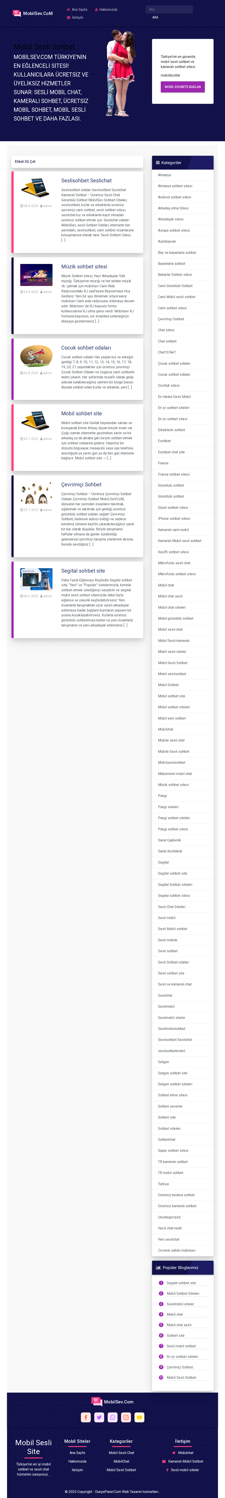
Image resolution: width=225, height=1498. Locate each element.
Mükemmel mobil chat (175, 774)
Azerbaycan (167, 241)
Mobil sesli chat (170, 629)
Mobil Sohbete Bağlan (183, 87)
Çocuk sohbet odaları (174, 363)
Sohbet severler (170, 1106)
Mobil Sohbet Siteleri (183, 1293)
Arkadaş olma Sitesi (173, 208)
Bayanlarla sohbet (171, 264)
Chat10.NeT (167, 352)
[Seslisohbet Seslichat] (36, 189)
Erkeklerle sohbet (171, 430)
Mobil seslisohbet (172, 674)
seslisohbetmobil (171, 1051)
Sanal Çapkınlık (169, 840)
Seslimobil (166, 1006)
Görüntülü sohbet (171, 496)
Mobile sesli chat (171, 740)
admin (47, 206)
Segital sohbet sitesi (174, 896)
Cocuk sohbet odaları (174, 374)
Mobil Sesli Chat (121, 1453)
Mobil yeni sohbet (172, 718)
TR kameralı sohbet (173, 1162)
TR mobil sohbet (170, 1173)
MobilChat (121, 1461)
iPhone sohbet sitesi (174, 518)
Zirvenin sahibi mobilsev (177, 1250)
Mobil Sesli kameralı (173, 641)
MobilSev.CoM (37, 13)
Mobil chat (166, 585)
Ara (155, 17)
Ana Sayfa (79, 9)
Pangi (162, 796)
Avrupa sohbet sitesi (174, 230)
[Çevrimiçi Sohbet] (36, 493)
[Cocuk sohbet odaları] (36, 356)
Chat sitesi (166, 330)
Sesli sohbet (168, 951)
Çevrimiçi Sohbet (171, 319)
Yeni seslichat (168, 1239)
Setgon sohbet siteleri (175, 1084)
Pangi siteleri (168, 807)
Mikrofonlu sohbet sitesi (177, 574)
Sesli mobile (167, 940)
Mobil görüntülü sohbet (175, 618)
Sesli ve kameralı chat (175, 984)
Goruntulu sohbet (171, 485)
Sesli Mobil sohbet (172, 929)
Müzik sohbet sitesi (173, 785)
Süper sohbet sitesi (173, 1150)
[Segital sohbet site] (36, 579)
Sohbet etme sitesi (172, 1095)
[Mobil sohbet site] (36, 422)
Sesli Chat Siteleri (171, 907)
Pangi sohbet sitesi (173, 829)
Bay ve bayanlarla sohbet (177, 253)
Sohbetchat (166, 1139)
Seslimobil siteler (171, 1018)
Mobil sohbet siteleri (174, 707)
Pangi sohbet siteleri (174, 818)
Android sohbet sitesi (174, 197)
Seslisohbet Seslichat (175, 1040)
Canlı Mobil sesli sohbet (176, 297)
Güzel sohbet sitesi (173, 507)
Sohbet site (167, 1117)
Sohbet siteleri (169, 1128)
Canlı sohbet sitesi (172, 308)
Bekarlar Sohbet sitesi (175, 275)
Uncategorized (169, 1217)
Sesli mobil (166, 918)
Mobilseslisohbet (171, 762)
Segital (163, 862)
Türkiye (163, 1184)
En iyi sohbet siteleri (173, 408)
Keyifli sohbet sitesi (173, 552)
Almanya (164, 175)
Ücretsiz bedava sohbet (176, 1195)
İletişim (77, 17)
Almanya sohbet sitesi (175, 186)
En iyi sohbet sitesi (172, 419)
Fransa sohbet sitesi (174, 474)
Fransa (163, 463)
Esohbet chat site (171, 452)
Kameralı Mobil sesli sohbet (179, 541)
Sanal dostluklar (170, 851)
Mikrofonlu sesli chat (174, 563)
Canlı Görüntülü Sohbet (175, 286)
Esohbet (164, 441)
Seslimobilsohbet (171, 1029)
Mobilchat (165, 729)
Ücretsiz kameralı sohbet (177, 1206)
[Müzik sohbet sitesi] (36, 275)
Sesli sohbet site (171, 973)
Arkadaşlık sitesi (170, 219)
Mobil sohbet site (171, 696)
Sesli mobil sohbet (181, 1346)
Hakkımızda (107, 9)
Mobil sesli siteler (172, 652)
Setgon (163, 1062)
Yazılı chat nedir (170, 1228)
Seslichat (165, 995)
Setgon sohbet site (172, 1073)
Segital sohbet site (172, 873)
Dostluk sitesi (169, 385)
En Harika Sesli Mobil (174, 397)
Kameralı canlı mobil (173, 530)
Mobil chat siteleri (172, 607)
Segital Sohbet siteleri (175, 885)
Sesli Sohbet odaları (173, 962)
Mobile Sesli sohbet (173, 751)
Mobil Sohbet (168, 685)
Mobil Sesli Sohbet (172, 663)
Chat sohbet (167, 341)
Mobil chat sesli (170, 596)
